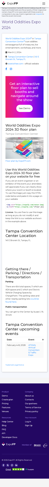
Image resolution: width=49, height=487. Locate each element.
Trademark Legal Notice (14, 365)
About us (29, 396)
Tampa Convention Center (20, 57)
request (39, 14)
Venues (5, 411)
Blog (4, 425)
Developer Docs (9, 437)
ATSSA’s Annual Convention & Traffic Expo (33, 350)
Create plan (7, 399)
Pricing (5, 403)
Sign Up (28, 425)
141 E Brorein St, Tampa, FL (22, 58)
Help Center (7, 421)
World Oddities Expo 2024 (18, 38)
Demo (5, 396)
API (3, 433)
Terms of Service (33, 407)
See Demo (24, 108)
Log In (28, 421)
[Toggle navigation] (43, 3)
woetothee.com (15, 64)
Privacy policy (31, 411)
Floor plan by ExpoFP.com (18, 161)
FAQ (4, 429)
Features (6, 407)
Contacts (29, 399)
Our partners (31, 403)
